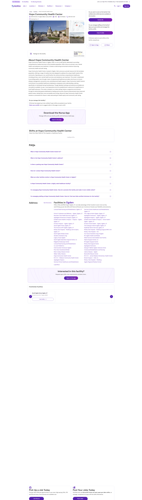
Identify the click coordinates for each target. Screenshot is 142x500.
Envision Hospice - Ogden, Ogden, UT (64, 223)
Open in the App (56, 119)
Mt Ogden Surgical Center (91, 242)
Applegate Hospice (59, 260)
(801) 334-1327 (71, 16)
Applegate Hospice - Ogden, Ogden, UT (95, 217)
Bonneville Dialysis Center (91, 254)
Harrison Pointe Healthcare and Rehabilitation (66, 262)
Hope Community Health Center (62, 256)
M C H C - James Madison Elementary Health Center (98, 256)
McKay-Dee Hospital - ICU (91, 231)
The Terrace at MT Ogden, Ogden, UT (64, 227)
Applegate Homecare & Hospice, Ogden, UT (66, 217)
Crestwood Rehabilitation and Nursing (94, 250)
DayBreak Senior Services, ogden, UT (94, 227)
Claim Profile (100, 33)
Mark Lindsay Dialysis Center (62, 252)
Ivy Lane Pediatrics (59, 246)
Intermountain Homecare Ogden (62, 248)
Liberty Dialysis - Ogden (90, 252)
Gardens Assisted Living (60, 235)
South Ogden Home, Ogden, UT (62, 225)
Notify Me (100, 20)
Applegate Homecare (90, 246)
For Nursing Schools (36, 1)
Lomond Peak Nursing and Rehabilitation (65, 244)
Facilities (35, 11)
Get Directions (47, 203)
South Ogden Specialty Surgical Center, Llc (65, 239)
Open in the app (71, 278)
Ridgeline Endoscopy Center (61, 242)
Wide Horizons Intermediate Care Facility (95, 237)
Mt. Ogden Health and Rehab (92, 235)
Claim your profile (34, 105)
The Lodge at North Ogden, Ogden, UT (94, 213)
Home (30, 11)
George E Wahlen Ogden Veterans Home (95, 248)
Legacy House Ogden (59, 237)
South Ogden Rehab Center (61, 233)
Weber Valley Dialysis (60, 254)
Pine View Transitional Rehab (61, 250)
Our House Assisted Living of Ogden (94, 233)
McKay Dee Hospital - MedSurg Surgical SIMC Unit (98, 229)
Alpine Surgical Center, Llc (91, 239)
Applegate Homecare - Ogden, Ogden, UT (95, 215)
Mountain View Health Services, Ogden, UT (65, 215)
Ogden (70, 202)
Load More (57, 264)
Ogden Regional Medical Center (92, 262)
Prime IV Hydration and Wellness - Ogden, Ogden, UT (68, 213)
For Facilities (25, 1)
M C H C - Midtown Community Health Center (66, 258)
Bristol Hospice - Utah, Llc (91, 258)
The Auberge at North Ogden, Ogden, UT (95, 225)
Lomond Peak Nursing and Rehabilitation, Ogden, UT (68, 209)
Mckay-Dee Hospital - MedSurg (93, 260)
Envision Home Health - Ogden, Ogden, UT (95, 223)
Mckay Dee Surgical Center (91, 244)
